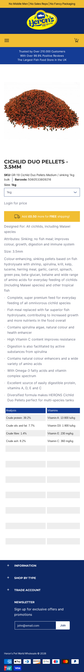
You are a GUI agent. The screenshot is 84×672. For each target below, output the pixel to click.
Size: (10, 184)
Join (63, 625)
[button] (76, 40)
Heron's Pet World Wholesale (20, 653)
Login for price (15, 203)
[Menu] (6, 40)
